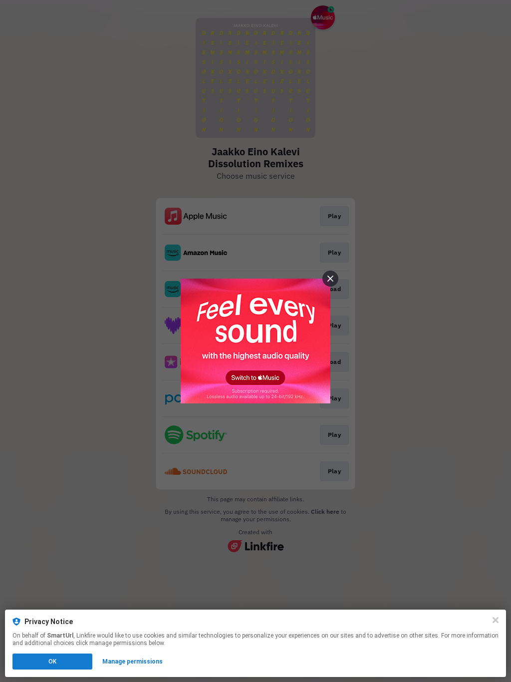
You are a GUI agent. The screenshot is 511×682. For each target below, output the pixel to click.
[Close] (496, 620)
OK (52, 661)
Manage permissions (132, 661)
